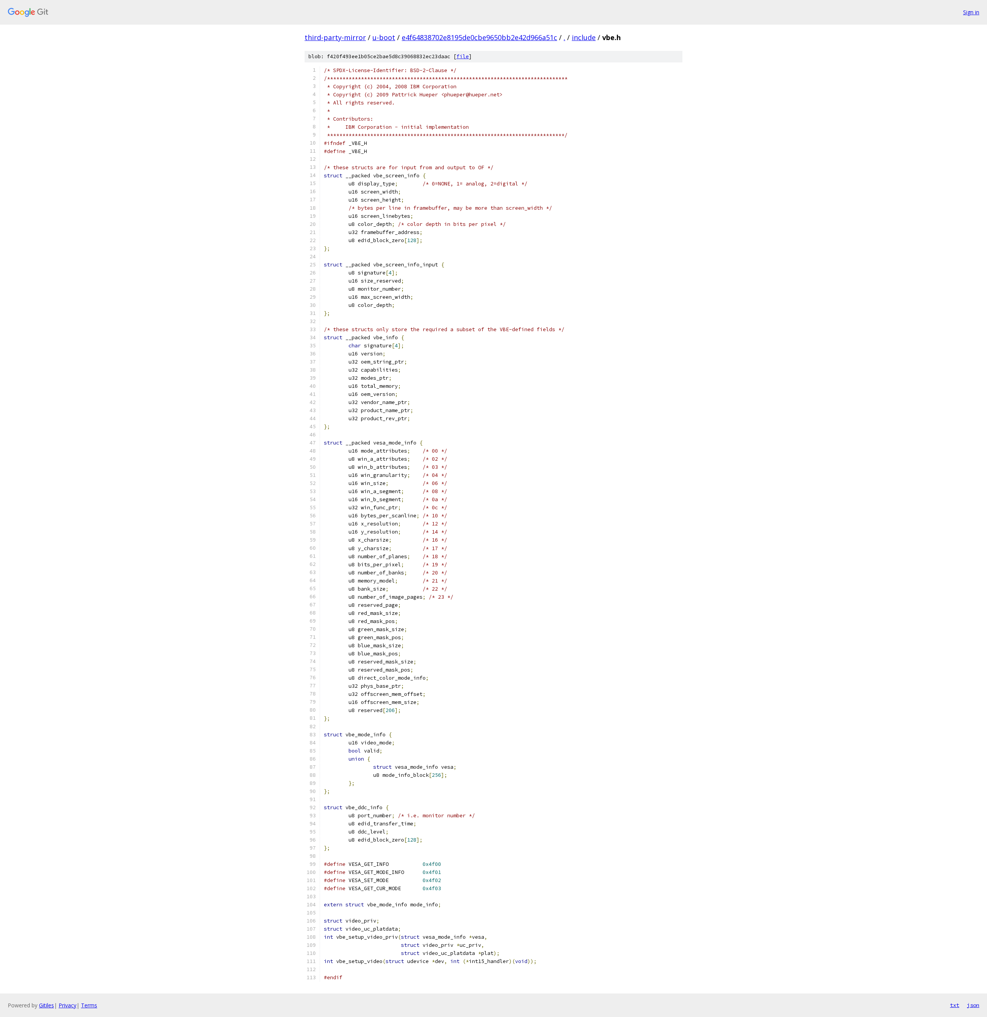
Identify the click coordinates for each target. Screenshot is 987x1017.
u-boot (383, 37)
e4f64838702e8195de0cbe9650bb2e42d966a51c (479, 37)
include (584, 37)
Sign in (971, 12)
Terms (89, 1005)
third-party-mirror (335, 37)
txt (954, 1005)
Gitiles (46, 1005)
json (973, 1005)
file (462, 56)
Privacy (67, 1005)
